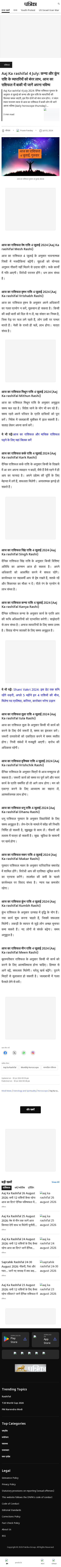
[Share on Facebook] (5, 1053)
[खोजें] (59, 4)
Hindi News (7, 1091)
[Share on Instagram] (33, 1053)
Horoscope (43, 1091)
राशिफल (7, 65)
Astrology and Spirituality (24, 1091)
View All (55, 1182)
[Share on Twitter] (14, 1053)
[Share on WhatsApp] (23, 1053)
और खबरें (30, 1109)
